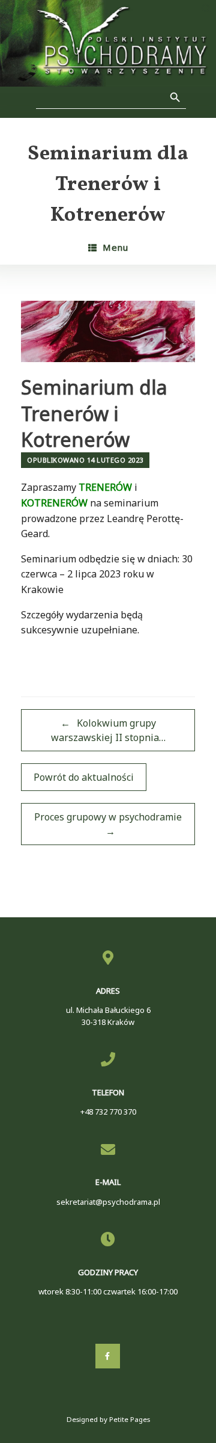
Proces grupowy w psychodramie (108, 824)
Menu (115, 247)
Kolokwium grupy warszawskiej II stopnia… (108, 730)
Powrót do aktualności (84, 777)
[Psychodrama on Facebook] (107, 1356)
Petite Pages (129, 1419)
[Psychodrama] (108, 43)
